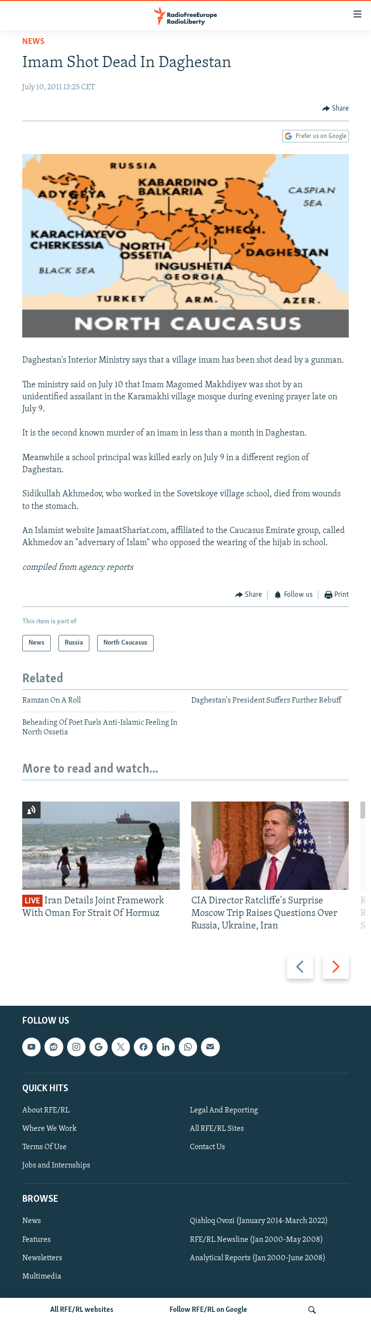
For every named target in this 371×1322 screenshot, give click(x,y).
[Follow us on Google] (98, 1047)
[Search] (312, 1310)
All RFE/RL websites (82, 1310)
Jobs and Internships (56, 1166)
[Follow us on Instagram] (76, 1047)
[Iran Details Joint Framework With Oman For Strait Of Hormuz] (101, 846)
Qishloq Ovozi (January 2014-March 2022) (259, 1221)
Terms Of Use (44, 1147)
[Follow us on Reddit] (53, 1047)
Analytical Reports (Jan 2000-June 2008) (258, 1258)
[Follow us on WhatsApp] (188, 1047)
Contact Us (207, 1147)
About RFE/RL (46, 1110)
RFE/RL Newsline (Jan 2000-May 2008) (256, 1240)
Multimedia (41, 1276)
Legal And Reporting (224, 1110)
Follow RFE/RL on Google (208, 1310)
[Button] (335, 108)
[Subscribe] (210, 1047)
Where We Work (49, 1129)
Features (36, 1240)
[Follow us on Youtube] (31, 1047)
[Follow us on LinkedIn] (166, 1047)
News (33, 42)
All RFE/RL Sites (217, 1129)
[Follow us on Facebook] (143, 1047)
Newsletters (42, 1258)
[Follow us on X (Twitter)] (121, 1047)
